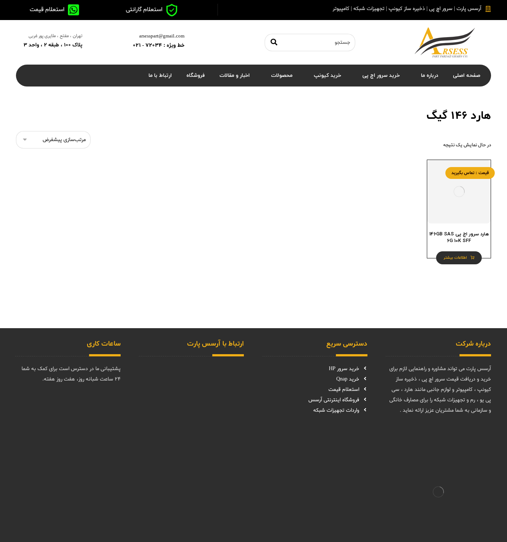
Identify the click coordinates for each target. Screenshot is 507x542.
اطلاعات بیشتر (455, 258)
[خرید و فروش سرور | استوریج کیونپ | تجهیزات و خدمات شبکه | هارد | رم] (444, 42)
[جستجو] (274, 42)
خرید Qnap (347, 379)
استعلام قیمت (343, 390)
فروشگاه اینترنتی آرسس (333, 400)
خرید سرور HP (344, 369)
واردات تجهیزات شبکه (336, 410)
